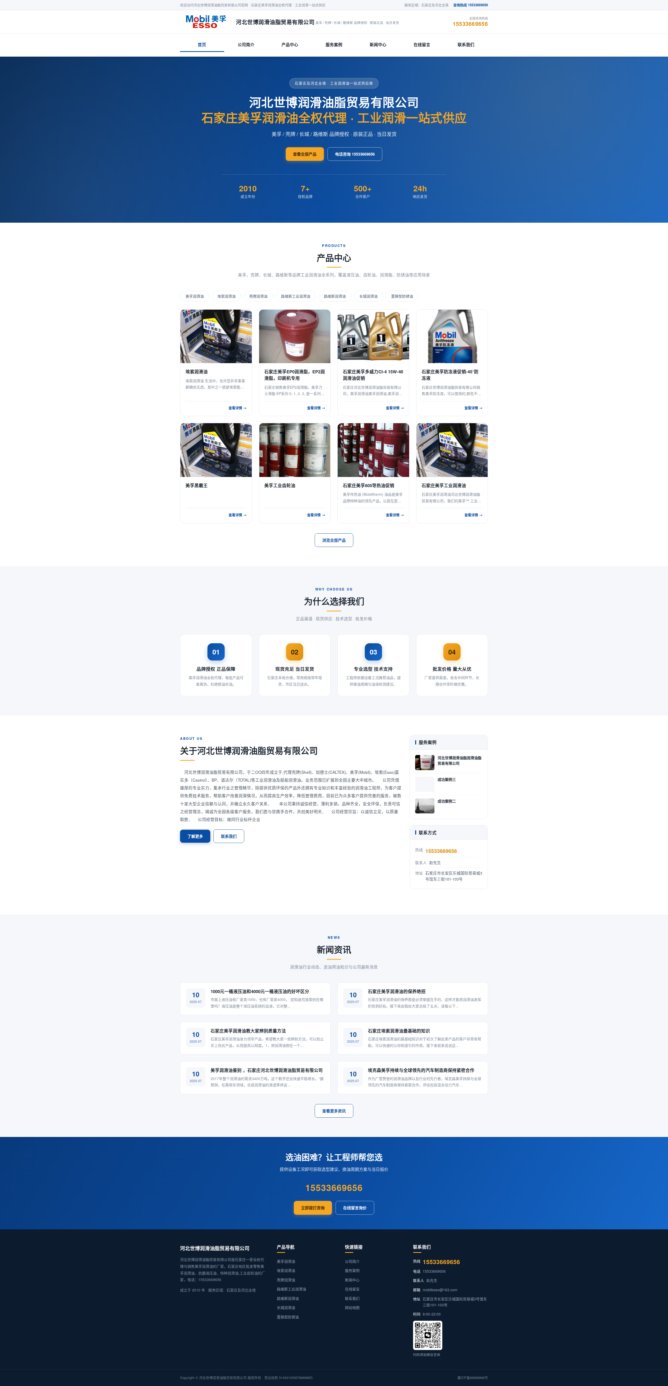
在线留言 (422, 45)
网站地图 (352, 1307)
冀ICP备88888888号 (472, 1377)
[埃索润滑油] (216, 336)
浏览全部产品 (334, 540)
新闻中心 (378, 45)
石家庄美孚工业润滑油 (444, 485)
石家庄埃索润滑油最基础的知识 (399, 1031)
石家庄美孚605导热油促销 (368, 485)
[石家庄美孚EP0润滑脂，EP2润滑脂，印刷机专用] (295, 336)
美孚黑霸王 (197, 485)
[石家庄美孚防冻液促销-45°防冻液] (452, 336)
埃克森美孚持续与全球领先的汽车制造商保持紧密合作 (421, 1070)
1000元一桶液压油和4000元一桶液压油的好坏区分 (260, 991)
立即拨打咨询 (313, 1208)
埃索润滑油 (226, 296)
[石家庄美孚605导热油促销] (373, 450)
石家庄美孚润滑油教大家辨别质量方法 (248, 1031)
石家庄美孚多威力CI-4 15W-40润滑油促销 (373, 374)
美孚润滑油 (195, 296)
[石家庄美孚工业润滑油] (452, 450)
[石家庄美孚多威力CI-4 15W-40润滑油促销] (373, 336)
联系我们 (466, 45)
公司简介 (246, 45)
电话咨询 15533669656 (355, 154)
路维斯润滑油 (335, 296)
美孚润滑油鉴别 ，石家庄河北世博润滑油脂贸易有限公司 (267, 1070)
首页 (202, 45)
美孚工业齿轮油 (279, 485)
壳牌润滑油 (258, 296)
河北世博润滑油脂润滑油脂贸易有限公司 (459, 760)
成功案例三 (447, 779)
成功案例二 (447, 801)
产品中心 (290, 45)
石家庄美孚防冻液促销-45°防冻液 (450, 374)
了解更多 (195, 836)
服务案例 (334, 45)
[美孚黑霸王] (216, 450)
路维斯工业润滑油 (295, 296)
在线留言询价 (355, 1208)
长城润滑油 (368, 296)
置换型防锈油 (402, 296)
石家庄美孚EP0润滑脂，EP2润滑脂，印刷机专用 (294, 374)
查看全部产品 (305, 154)
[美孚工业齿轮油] (295, 450)
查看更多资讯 (334, 1111)
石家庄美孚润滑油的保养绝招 (397, 991)
